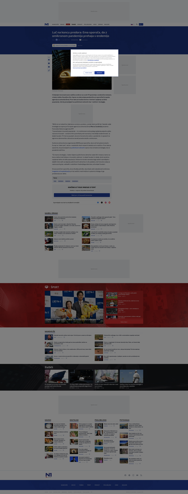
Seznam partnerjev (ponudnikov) (79, 67)
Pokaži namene (88, 72)
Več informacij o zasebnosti (93, 60)
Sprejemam (99, 72)
